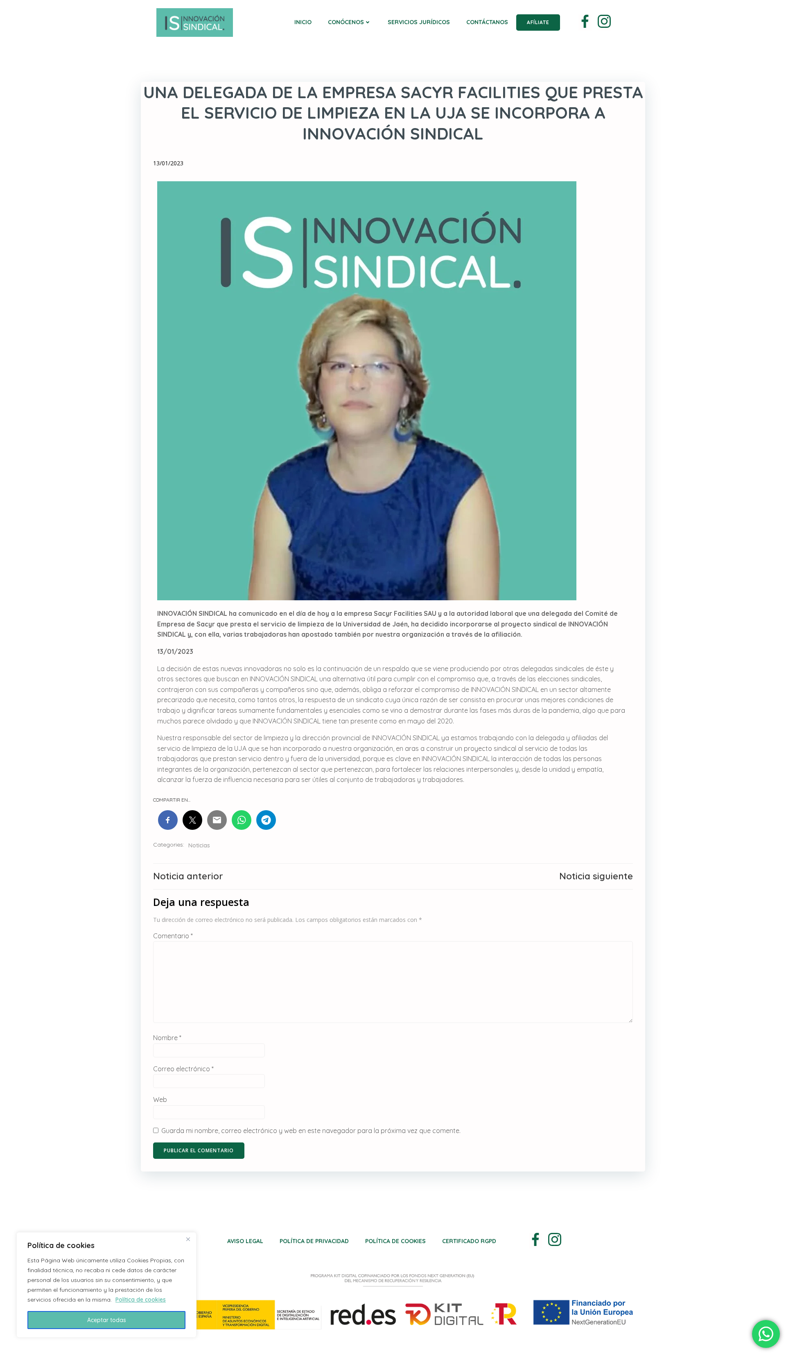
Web (160, 1099)
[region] (106, 1285)
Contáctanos (487, 22)
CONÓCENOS (346, 22)
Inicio (303, 22)
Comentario (173, 936)
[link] (585, 22)
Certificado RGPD (469, 1241)
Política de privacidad (314, 1241)
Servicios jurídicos (419, 22)
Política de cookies (140, 1299)
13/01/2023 (168, 163)
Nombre (167, 1038)
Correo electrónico (183, 1069)
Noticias (199, 845)
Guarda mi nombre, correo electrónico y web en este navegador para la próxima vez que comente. (311, 1130)
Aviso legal (245, 1241)
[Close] (188, 1239)
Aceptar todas (106, 1320)
